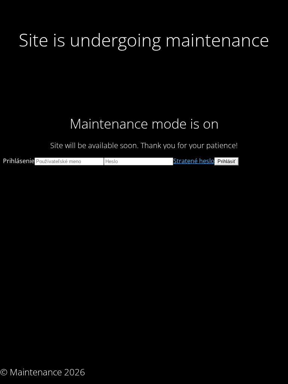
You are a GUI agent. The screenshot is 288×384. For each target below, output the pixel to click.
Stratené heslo (193, 161)
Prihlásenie (18, 161)
